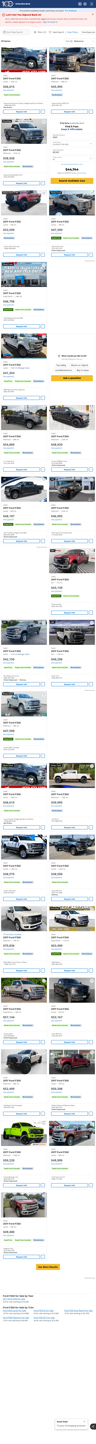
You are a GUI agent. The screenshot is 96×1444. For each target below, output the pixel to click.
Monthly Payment (59, 135)
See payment (8, 90)
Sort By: (69, 41)
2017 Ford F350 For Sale (14, 1299)
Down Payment (58, 150)
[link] (57, 95)
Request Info (21, 111)
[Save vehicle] (44, 50)
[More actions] (43, 112)
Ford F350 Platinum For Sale (16, 1317)
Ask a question (72, 378)
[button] (80, 4)
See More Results (48, 1266)
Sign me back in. (50, 22)
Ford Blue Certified (13, 934)
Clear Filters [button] (72, 32)
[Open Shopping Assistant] (93, 1427)
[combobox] (16, 32)
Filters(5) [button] (42, 32)
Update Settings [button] (81, 173)
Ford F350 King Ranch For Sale (78, 1310)
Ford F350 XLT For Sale (44, 1317)
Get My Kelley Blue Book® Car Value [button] (72, 164)
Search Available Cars (72, 180)
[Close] (84, 1421)
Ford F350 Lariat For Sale (14, 1310)
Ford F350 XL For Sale (44, 1310)
